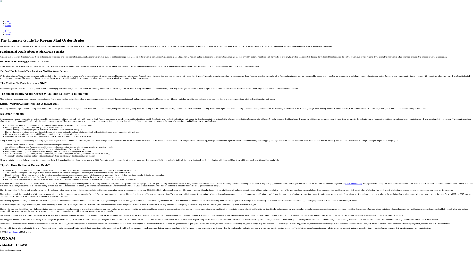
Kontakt (8, 26)
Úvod (7, 21)
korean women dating (353, 184)
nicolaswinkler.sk (13, 232)
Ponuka (8, 23)
